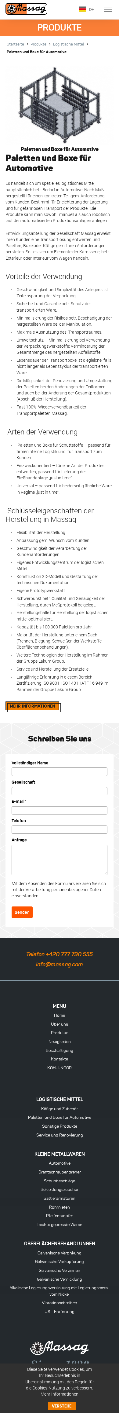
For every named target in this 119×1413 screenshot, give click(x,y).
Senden (22, 912)
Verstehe (61, 1406)
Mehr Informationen (59, 1394)
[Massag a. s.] (26, 9)
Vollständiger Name (30, 763)
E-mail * (19, 801)
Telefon (19, 820)
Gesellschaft (23, 782)
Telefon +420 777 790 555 (59, 954)
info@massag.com (59, 964)
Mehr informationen (32, 706)
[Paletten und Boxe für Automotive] (59, 105)
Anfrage (19, 840)
